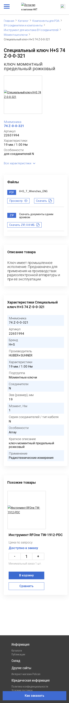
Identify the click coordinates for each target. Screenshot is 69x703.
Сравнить (26, 586)
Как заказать (34, 695)
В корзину (26, 575)
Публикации (18, 654)
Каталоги (17, 650)
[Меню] (7, 6)
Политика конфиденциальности (30, 686)
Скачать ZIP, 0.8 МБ (22, 225)
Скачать (41, 201)
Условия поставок (22, 690)
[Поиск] (63, 6)
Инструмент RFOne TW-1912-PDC (36, 535)
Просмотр (16, 201)
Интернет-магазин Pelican (26, 674)
